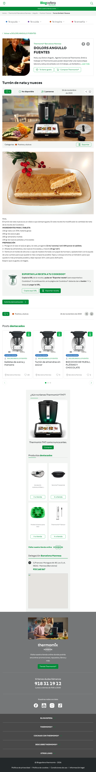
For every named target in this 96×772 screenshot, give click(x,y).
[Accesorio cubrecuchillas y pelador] (37, 473)
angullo (35, 13)
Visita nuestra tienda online (47, 8)
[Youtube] (44, 705)
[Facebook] (36, 705)
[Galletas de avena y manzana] (17, 344)
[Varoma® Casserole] (58, 473)
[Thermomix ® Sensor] (58, 513)
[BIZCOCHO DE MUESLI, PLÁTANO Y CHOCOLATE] (79, 344)
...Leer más (85, 64)
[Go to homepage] (48, 3)
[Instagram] (52, 705)
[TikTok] (60, 705)
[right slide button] (91, 382)
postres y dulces (45, 13)
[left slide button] (4, 382)
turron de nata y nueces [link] (61, 13)
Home (4, 13)
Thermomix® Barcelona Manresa (19, 13)
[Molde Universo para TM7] (37, 513)
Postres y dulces (10, 355)
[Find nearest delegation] (4, 3)
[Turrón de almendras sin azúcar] (48, 344)
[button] (92, 3)
